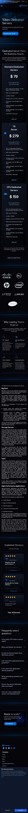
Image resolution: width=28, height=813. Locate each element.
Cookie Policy (16, 775)
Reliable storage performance (10, 563)
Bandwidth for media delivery (11, 583)
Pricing (4, 757)
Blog (3, 759)
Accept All (20, 810)
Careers (4, 765)
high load (21, 491)
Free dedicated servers (8, 763)
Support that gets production (10, 604)
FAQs (3, 761)
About (3, 754)
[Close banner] (26, 2)
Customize (7, 810)
